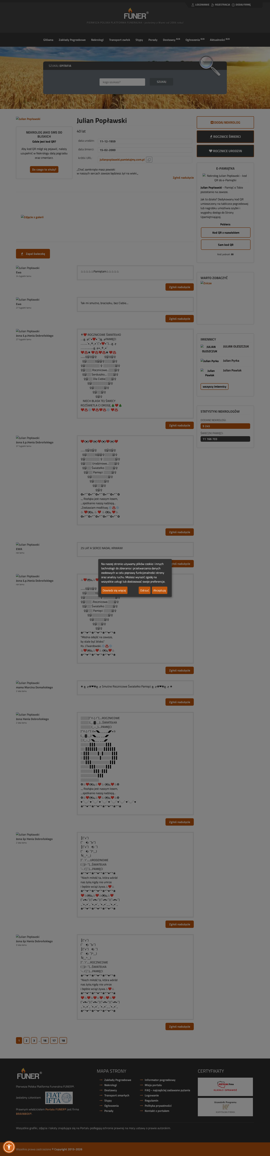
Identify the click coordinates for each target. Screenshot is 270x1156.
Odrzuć (144, 590)
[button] (9, 1147)
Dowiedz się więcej (114, 590)
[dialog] (135, 578)
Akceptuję (159, 590)
